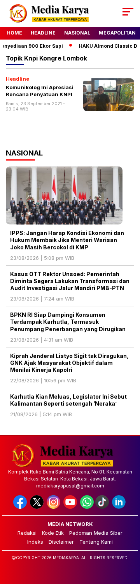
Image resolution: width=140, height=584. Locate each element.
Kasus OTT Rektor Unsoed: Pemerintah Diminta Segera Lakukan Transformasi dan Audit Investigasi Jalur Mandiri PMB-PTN (70, 281)
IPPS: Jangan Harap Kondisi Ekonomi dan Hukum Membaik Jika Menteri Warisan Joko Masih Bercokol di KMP (67, 240)
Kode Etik (53, 533)
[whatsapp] (87, 507)
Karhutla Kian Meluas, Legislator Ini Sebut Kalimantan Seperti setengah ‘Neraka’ (68, 400)
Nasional (77, 33)
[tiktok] (102, 507)
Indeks (35, 542)
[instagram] (54, 507)
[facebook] (20, 507)
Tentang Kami (96, 542)
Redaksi (27, 533)
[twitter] (37, 507)
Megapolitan (117, 33)
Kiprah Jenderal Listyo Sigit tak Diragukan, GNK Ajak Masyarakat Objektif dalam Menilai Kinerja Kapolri (69, 362)
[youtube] (71, 507)
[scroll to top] (129, 539)
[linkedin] (119, 507)
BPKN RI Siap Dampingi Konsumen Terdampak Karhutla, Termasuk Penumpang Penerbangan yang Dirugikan (68, 321)
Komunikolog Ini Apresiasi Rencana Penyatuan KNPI (40, 90)
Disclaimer (61, 542)
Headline (43, 33)
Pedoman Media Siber (95, 533)
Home (14, 33)
